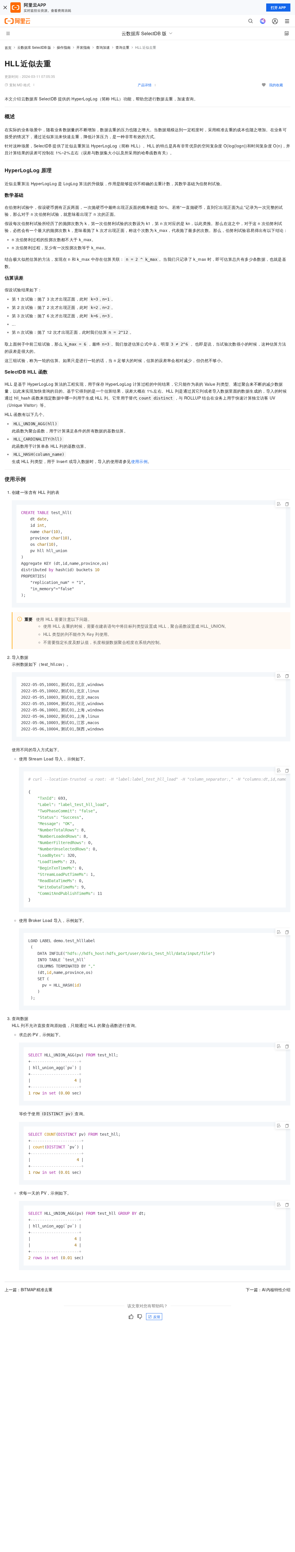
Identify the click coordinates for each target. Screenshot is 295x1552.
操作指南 (64, 47)
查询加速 (103, 47)
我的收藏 (276, 84)
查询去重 (122, 47)
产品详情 (145, 84)
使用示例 (139, 461)
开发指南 (83, 47)
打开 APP (278, 7)
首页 (8, 47)
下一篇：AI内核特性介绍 (268, 1289)
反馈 (156, 1316)
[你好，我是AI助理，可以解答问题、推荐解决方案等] (263, 21)
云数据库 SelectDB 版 (34, 47)
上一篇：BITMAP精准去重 (28, 1289)
